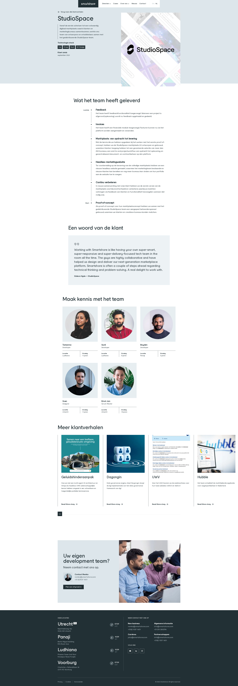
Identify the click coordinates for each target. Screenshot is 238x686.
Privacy (60, 682)
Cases (115, 3)
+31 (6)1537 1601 (81, 580)
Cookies (68, 682)
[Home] (88, 3)
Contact (142, 3)
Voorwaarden (78, 682)
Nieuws (134, 3)
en (153, 3)
